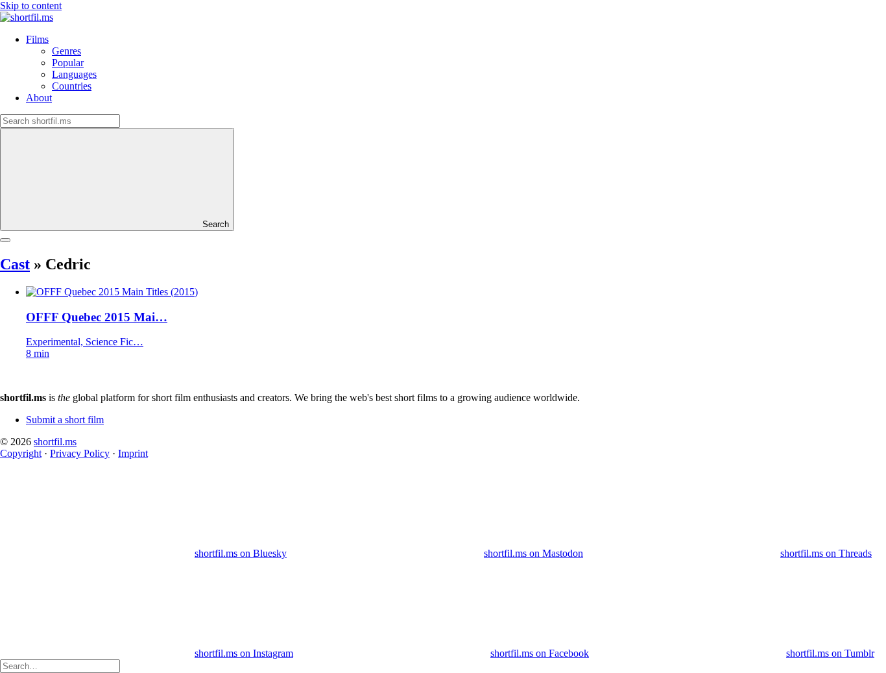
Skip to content (31, 5)
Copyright (21, 453)
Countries (71, 86)
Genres (66, 50)
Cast (15, 264)
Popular (68, 62)
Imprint (133, 453)
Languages (74, 74)
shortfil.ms (55, 441)
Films (37, 39)
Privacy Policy (80, 453)
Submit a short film (65, 419)
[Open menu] (5, 240)
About (39, 97)
